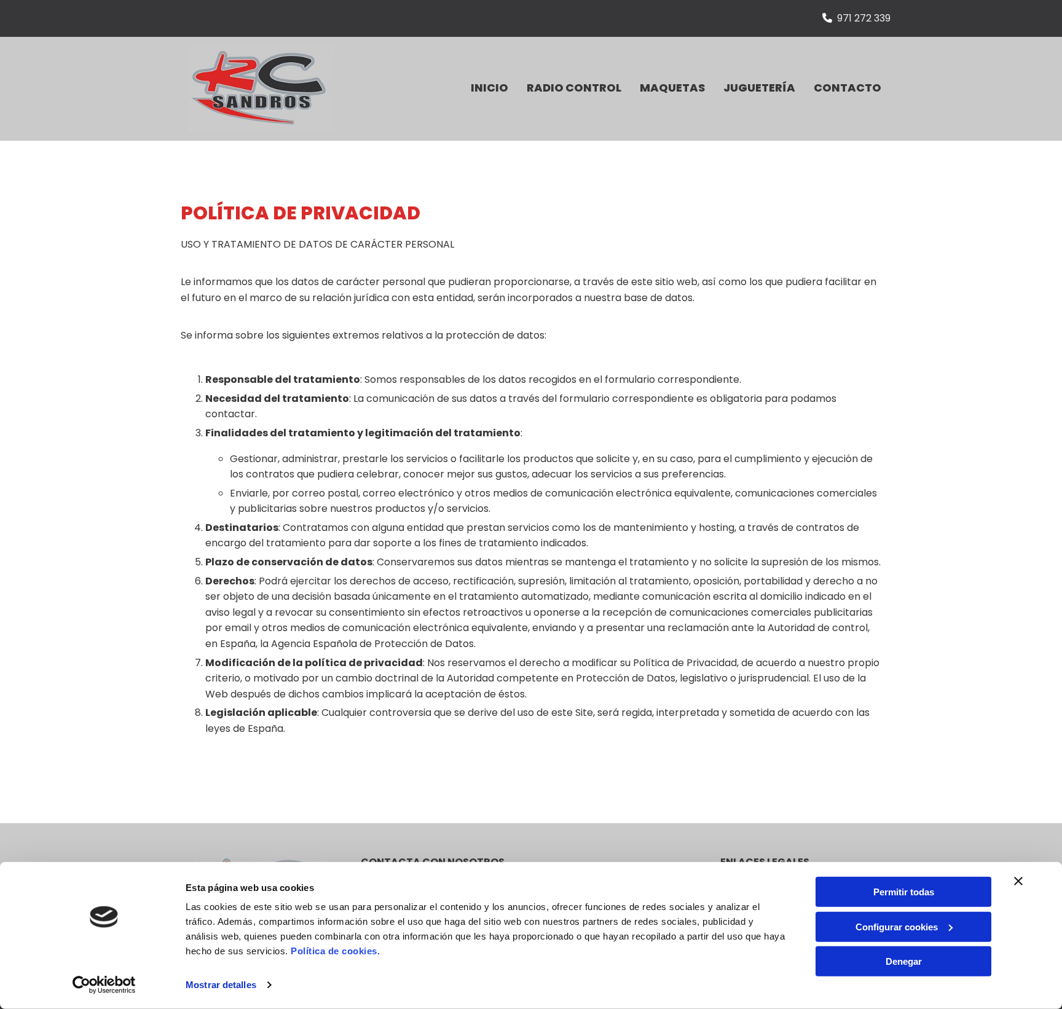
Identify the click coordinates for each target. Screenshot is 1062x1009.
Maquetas (672, 87)
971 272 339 (864, 18)
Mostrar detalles (221, 985)
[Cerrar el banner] (1018, 881)
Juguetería (759, 87)
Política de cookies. (335, 951)
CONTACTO (847, 87)
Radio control (574, 87)
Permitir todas (903, 892)
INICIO (489, 87)
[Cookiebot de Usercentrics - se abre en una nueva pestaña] (104, 985)
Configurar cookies (897, 926)
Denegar (904, 961)
